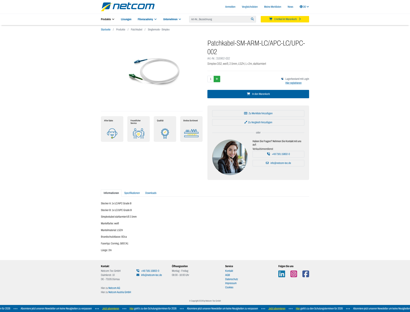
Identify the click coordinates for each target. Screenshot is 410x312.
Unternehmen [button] (170, 19)
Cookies (229, 287)
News (290, 6)
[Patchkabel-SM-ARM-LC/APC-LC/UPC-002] (152, 71)
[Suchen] (252, 19)
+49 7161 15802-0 (280, 154)
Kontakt (229, 270)
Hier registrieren (293, 82)
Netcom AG (114, 288)
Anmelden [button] (230, 6)
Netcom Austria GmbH (119, 292)
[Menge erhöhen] (217, 79)
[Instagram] (293, 274)
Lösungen (126, 19)
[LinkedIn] (281, 274)
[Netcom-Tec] (128, 6)
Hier (125, 308)
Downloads (150, 193)
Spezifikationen (132, 193)
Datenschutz (231, 279)
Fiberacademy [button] (146, 19)
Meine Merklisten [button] (272, 6)
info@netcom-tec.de (280, 163)
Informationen (111, 193)
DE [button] (305, 6)
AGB (227, 275)
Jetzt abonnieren (104, 308)
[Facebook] (305, 274)
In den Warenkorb (261, 94)
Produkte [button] (106, 19)
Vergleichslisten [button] (250, 6)
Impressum (231, 283)
